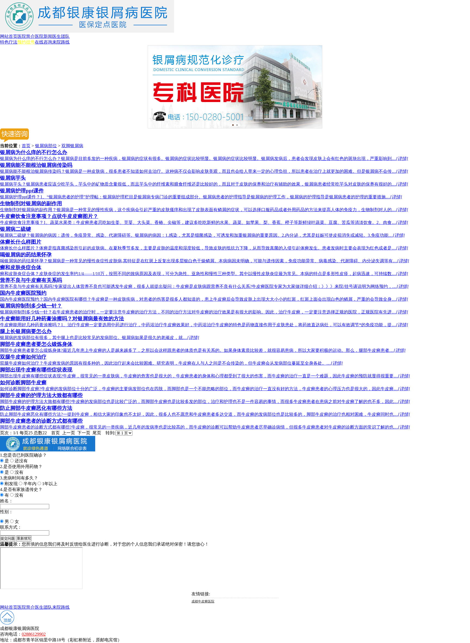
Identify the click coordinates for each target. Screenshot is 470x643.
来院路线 (61, 42)
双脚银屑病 (72, 145)
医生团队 (61, 36)
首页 (26, 145)
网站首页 (8, 36)
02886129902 (34, 634)
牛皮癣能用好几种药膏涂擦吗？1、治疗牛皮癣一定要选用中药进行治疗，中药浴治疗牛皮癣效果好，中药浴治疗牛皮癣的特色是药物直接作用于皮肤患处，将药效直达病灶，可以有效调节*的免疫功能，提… (204, 324)
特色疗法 (8, 42)
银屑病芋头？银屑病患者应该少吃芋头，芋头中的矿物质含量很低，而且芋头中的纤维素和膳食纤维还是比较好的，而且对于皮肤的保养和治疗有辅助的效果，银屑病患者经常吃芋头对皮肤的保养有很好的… (204, 184)
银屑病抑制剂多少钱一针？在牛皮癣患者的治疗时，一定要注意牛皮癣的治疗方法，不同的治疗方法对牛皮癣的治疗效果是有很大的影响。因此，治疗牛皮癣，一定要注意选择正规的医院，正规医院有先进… (204, 312)
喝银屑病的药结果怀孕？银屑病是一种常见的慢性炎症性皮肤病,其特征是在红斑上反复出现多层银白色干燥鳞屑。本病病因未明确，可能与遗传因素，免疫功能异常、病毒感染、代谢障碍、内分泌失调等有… (204, 261)
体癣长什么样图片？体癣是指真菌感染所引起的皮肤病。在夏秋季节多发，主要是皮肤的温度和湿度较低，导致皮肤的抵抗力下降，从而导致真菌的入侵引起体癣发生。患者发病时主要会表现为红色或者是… (204, 248)
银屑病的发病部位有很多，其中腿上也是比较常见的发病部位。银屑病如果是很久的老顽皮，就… (99, 337)
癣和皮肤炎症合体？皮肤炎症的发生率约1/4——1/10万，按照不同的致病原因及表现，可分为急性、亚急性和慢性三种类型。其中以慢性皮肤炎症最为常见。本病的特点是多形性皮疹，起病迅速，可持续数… (204, 273)
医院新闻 (43, 36)
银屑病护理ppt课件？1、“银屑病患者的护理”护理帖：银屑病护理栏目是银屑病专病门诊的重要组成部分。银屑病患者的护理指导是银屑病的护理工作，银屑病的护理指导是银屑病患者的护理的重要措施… (201, 197)
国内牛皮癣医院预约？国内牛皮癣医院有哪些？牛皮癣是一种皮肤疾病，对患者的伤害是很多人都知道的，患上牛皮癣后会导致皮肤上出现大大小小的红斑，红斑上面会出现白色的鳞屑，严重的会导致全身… (204, 299)
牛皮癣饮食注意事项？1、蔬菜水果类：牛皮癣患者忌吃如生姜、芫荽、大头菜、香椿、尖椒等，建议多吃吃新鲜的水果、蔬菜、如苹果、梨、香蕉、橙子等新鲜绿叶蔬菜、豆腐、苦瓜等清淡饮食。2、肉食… (204, 222)
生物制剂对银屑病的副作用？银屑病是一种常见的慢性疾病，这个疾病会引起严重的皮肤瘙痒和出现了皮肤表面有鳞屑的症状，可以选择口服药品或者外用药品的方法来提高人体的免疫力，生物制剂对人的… (204, 209)
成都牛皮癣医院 (202, 601)
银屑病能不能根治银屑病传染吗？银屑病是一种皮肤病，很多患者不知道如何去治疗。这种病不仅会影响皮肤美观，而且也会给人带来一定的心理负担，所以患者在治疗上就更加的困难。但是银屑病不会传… (204, 171)
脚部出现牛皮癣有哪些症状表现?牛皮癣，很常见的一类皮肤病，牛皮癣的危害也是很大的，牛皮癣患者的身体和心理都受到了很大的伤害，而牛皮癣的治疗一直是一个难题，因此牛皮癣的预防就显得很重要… (205, 376)
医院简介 (26, 36)
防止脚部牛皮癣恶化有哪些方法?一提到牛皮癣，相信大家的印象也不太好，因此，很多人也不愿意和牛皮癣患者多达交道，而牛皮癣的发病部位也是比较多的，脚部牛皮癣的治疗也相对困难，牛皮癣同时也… (205, 414)
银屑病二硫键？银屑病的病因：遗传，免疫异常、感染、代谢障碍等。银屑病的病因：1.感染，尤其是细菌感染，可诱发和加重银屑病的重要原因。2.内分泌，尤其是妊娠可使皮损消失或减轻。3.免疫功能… (202, 235)
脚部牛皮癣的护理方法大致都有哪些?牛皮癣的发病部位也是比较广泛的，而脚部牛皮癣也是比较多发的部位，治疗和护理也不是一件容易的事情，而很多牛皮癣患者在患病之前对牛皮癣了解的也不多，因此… (205, 401)
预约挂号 (26, 42)
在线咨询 (43, 42)
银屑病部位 (46, 145)
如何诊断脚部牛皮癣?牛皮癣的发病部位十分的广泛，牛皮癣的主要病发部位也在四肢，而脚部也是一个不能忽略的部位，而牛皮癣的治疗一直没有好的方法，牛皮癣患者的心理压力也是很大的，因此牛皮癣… (205, 388)
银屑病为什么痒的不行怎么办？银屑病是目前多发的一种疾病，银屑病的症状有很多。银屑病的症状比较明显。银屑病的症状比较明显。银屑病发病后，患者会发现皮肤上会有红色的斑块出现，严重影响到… (204, 158)
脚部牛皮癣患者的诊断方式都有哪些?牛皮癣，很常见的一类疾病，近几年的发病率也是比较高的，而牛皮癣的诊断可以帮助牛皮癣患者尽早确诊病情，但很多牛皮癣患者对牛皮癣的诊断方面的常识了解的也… (205, 427)
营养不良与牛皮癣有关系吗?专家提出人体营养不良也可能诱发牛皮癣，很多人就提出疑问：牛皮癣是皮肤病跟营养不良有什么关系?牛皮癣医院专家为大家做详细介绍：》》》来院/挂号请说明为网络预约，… (204, 286)
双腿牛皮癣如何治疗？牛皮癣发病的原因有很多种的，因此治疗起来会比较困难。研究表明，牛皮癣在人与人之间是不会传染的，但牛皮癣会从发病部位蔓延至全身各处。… (171, 363)
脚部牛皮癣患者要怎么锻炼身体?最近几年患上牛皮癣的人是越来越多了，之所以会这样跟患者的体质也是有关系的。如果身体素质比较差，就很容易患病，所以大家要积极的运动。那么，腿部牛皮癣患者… (203, 350)
